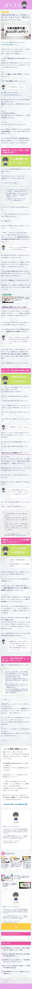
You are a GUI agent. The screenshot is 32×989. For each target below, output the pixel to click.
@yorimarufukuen (7, 44)
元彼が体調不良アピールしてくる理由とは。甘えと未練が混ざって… (16, 972)
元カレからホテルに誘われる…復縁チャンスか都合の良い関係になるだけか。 (16, 966)
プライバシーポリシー (13, 985)
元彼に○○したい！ (5, 12)
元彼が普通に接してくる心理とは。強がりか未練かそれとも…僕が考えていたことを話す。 (16, 949)
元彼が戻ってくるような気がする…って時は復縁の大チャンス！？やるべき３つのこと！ (16, 960)
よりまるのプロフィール (10, 842)
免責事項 (21, 985)
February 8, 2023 (21, 535)
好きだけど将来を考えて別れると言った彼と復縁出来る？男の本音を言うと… (16, 955)
